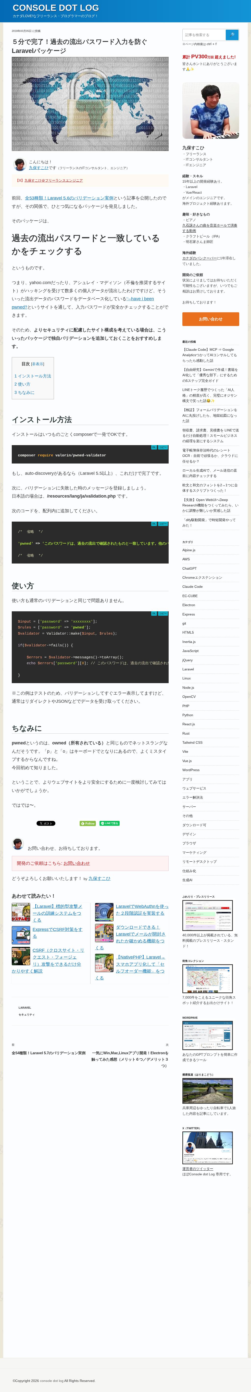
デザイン (189, 834)
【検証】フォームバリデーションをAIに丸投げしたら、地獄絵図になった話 (209, 415)
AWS (186, 559)
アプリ (187, 779)
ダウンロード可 (194, 825)
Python (187, 715)
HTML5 (188, 632)
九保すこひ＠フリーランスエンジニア (54, 180)
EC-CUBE (190, 596)
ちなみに (24, 392)
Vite (185, 751)
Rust (185, 733)
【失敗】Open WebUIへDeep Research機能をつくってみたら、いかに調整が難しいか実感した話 (210, 505)
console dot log (56, 8)
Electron (188, 605)
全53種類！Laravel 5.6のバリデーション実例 (69, 198)
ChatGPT (189, 568)
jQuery (187, 660)
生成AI (187, 880)
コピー (163, 447)
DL (154, 447)
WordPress (191, 770)
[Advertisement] (210, 1260)
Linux (186, 678)
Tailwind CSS (192, 742)
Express (188, 614)
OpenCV (189, 697)
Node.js (188, 688)
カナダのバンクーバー (199, 258)
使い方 (22, 384)
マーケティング (194, 852)
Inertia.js (189, 642)
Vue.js (187, 761)
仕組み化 (189, 871)
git (184, 623)
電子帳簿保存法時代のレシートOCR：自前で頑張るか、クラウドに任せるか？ (210, 455)
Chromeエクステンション (202, 577)
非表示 (37, 364)
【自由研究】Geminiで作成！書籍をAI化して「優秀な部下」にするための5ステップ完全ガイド (210, 375)
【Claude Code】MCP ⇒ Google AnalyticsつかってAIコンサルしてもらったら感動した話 (209, 355)
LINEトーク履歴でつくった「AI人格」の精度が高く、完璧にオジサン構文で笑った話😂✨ (209, 395)
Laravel (25, 1007)
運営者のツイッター (197, 1169)
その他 (187, 816)
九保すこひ (39, 168)
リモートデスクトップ (199, 862)
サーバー (189, 807)
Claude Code (192, 587)
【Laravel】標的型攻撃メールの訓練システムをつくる (57, 913)
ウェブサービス (194, 788)
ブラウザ (189, 843)
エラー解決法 (192, 797)
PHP (185, 706)
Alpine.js (188, 550)
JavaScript (190, 651)
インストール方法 (32, 376)
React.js (188, 724)
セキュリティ (27, 1014)
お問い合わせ (76, 863)
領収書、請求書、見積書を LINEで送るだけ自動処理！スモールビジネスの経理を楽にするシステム (210, 435)
